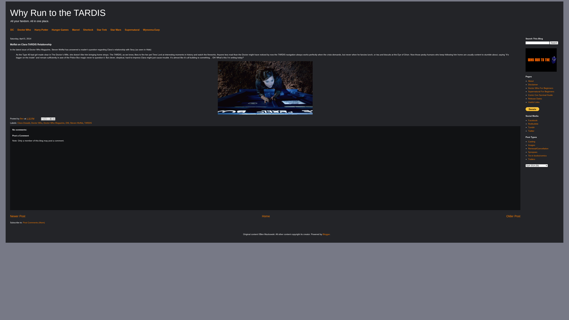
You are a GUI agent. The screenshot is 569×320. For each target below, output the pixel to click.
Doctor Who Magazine (54, 123)
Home (266, 216)
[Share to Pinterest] (53, 118)
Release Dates (535, 98)
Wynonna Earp (151, 30)
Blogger (326, 234)
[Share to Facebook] (50, 118)
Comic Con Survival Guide (540, 95)
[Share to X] (48, 118)
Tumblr (531, 127)
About (531, 81)
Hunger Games (60, 30)
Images (531, 145)
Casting (531, 141)
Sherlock (88, 30)
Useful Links (534, 102)
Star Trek (102, 30)
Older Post (513, 216)
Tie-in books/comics (537, 155)
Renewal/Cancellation (538, 148)
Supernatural (132, 30)
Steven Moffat (76, 123)
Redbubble (533, 124)
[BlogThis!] (45, 118)
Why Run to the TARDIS (58, 13)
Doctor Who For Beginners (540, 88)
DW (67, 123)
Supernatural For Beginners (541, 91)
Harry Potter (41, 30)
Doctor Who (24, 30)
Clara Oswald (23, 123)
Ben (22, 118)
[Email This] (42, 118)
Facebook (532, 120)
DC (12, 30)
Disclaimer (533, 84)
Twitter (531, 131)
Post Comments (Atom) (34, 222)
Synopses (532, 152)
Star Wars (115, 30)
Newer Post (17, 216)
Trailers (531, 159)
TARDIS (88, 123)
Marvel (76, 30)
